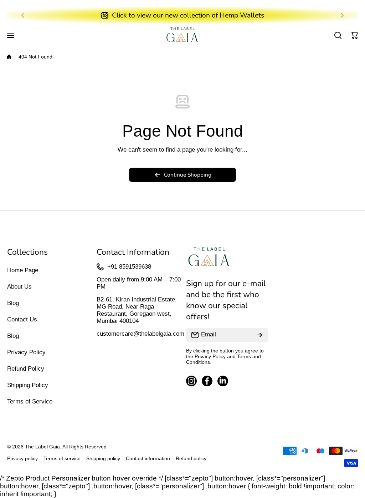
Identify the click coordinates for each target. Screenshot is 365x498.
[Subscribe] (259, 335)
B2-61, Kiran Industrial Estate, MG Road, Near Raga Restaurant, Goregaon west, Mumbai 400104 (137, 310)
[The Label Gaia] (182, 35)
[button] (25, 15)
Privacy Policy (210, 356)
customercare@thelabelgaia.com (140, 333)
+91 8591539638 (129, 266)
